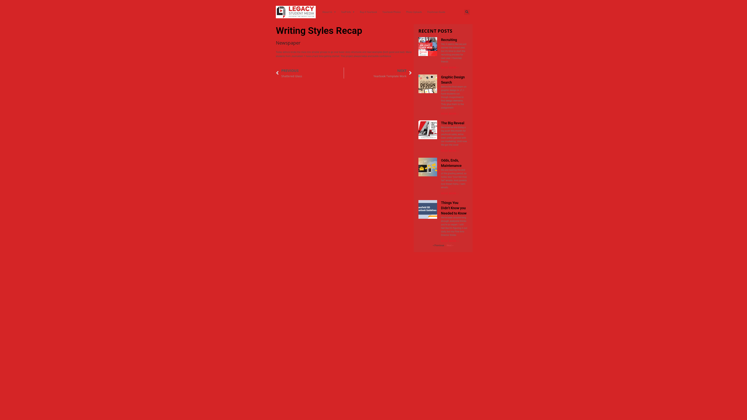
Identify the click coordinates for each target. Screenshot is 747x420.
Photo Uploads (414, 12)
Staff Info (346, 12)
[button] (467, 12)
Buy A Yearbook (368, 12)
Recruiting (449, 40)
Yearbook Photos (391, 12)
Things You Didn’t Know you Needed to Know (453, 208)
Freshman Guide (436, 12)
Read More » (450, 67)
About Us (327, 12)
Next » (450, 245)
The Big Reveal (452, 123)
